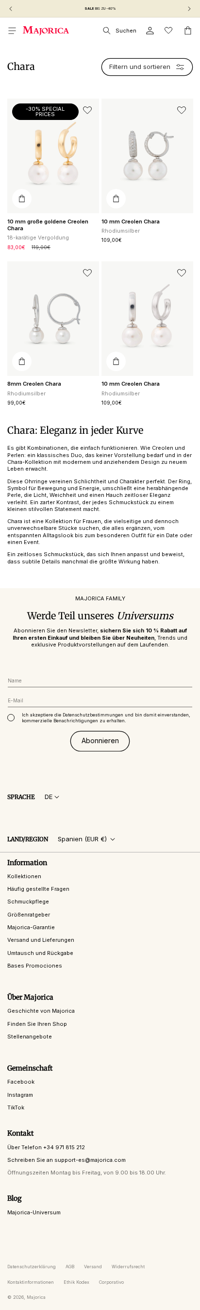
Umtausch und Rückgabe (40, 953)
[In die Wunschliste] (87, 110)
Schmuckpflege (28, 901)
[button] (12, 30)
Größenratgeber (28, 914)
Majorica (36, 1297)
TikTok (15, 1107)
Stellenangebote (29, 1036)
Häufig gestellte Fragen (38, 888)
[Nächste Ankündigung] (189, 9)
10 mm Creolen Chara (130, 221)
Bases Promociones (34, 965)
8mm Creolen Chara (34, 383)
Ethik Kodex (76, 1282)
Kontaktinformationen (30, 1282)
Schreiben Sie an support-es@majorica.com (66, 1160)
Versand (93, 1266)
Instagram (20, 1094)
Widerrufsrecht (128, 1266)
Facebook (20, 1081)
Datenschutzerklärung (31, 1266)
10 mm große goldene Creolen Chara (47, 225)
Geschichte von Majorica (41, 1010)
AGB (70, 1266)
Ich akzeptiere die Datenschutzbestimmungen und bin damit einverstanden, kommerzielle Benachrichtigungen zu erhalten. (106, 717)
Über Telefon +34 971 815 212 (46, 1147)
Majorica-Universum (34, 1212)
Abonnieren (100, 740)
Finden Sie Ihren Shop (37, 1024)
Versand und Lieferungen (40, 939)
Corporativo (111, 1282)
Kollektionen (24, 876)
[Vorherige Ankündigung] (10, 9)
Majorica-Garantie (31, 927)
